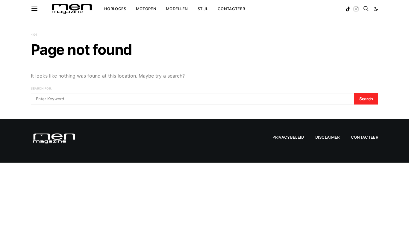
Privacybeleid (288, 137)
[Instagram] (356, 9)
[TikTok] (348, 9)
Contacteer (231, 8)
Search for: (41, 88)
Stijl (203, 8)
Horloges (115, 8)
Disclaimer (327, 137)
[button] (375, 9)
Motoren (146, 8)
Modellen (177, 8)
